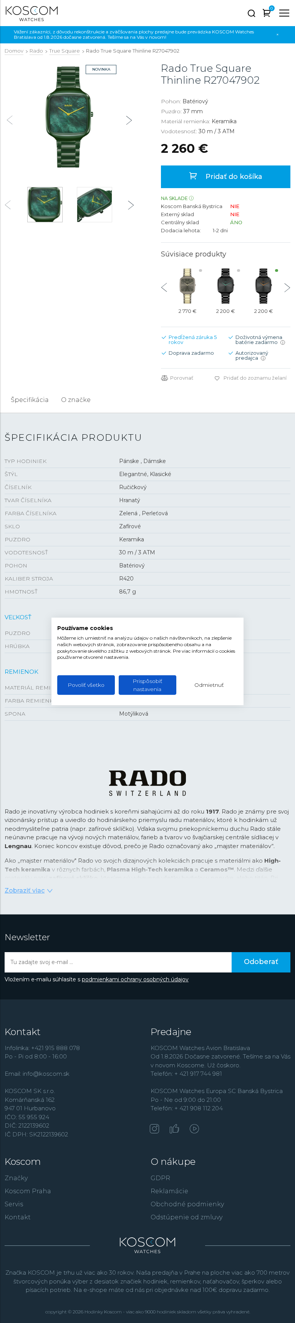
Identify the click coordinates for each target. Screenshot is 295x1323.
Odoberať (261, 962)
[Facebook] (174, 1129)
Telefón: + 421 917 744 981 (186, 1073)
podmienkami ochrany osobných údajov (135, 979)
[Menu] (284, 13)
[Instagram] (154, 1129)
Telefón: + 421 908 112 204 (187, 1108)
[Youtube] (194, 1129)
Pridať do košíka (233, 176)
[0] (267, 14)
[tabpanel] (69, 117)
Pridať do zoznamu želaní (255, 378)
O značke (76, 400)
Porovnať (181, 377)
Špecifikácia (30, 400)
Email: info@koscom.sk (37, 1073)
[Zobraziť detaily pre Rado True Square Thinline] (225, 286)
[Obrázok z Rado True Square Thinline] (69, 117)
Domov (14, 51)
